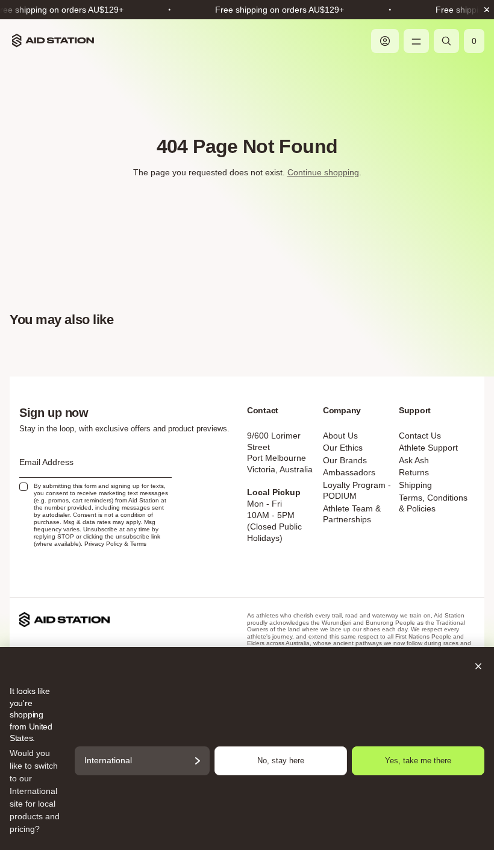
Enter (247, 572)
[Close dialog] (369, 264)
